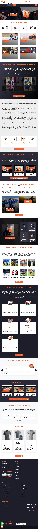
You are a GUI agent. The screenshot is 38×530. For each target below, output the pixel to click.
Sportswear (22, 482)
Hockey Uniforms (6, 494)
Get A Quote (18, 215)
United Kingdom (32, 415)
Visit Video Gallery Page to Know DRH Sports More (19, 178)
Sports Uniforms (5, 482)
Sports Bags (22, 496)
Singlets (21, 494)
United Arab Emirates (23, 417)
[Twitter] (3, 479)
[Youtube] (5, 479)
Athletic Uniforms (6, 488)
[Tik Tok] (7, 479)
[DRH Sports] (3, 1)
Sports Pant (22, 485)
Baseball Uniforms (6, 490)
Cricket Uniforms (6, 493)
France (10, 417)
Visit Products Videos (9, 238)
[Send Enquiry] (2, 526)
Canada (13, 415)
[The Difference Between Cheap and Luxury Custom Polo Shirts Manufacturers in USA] (7, 435)
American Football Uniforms (7, 487)
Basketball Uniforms (6, 491)
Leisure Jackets (23, 490)
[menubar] (36, 5)
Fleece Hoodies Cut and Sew (25, 488)
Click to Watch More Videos (18, 96)
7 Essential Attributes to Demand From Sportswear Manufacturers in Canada (18, 444)
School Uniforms (17, 465)
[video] (10, 230)
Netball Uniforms (6, 496)
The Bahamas (32, 417)
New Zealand (25, 415)
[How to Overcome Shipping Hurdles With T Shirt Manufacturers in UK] (31, 435)
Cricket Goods (16, 468)
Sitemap (16, 477)
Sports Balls (16, 466)
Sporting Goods (5, 501)
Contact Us (16, 475)
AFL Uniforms (5, 485)
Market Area (16, 478)
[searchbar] (14, 5)
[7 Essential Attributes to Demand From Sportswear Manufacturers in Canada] (19, 435)
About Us (16, 463)
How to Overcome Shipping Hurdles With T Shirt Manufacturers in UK (31, 444)
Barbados (19, 420)
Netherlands (16, 417)
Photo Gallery (16, 471)
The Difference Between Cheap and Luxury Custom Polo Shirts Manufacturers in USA (6, 444)
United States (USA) (6, 415)
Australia (19, 415)
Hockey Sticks (16, 469)
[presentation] (2, 370)
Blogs (15, 474)
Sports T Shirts (23, 484)
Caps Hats (22, 487)
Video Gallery (16, 472)
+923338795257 (8, 471)
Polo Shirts (22, 491)
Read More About (18, 149)
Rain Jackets (22, 493)
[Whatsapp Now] (2, 523)
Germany (5, 417)
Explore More (18, 281)
